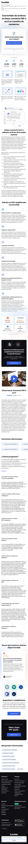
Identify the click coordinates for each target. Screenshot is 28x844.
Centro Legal (18, 784)
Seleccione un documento (14, 43)
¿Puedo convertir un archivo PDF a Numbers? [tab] (9, 519)
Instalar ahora (14, 363)
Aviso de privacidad (19, 782)
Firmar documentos (6, 782)
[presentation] (14, 41)
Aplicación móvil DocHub (7, 805)
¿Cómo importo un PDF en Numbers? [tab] (8, 627)
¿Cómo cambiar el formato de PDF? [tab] (9, 581)
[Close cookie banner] (25, 837)
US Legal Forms (5, 809)
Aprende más (14, 713)
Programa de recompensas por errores (19, 794)
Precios (3, 786)
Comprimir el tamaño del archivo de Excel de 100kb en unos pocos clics (11, 444)
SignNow (3, 811)
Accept (14, 840)
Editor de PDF (4, 779)
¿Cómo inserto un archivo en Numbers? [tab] (9, 556)
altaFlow (3, 812)
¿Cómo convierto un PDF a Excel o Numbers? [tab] (10, 494)
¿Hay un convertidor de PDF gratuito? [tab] (9, 539)
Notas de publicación (20, 791)
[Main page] (5, 2)
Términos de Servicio (20, 781)
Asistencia (17, 789)
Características (5, 791)
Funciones (3, 792)
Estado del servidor (6, 784)
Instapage (3, 814)
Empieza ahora (14, 734)
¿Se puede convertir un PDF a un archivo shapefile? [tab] (9, 477)
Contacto (3, 471)
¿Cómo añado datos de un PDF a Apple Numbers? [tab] (10, 604)
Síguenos (5, 828)
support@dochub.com (5, 822)
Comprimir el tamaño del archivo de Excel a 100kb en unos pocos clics (11, 449)
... (19, 837)
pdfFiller (3, 804)
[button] (14, 378)
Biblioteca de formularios (4, 788)
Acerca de (17, 779)
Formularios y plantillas (7, 781)
